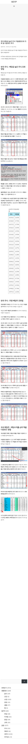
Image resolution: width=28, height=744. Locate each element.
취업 (5, 714)
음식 (5, 694)
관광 (5, 702)
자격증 (6, 717)
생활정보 (4, 691)
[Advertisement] (14, 23)
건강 (5, 696)
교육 (5, 722)
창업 (5, 719)
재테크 (6, 731)
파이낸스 (7, 737)
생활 (5, 705)
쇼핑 (5, 699)
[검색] (24, 681)
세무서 (6, 734)
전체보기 (4, 688)
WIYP (14, 1)
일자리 (3, 711)
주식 (5, 728)
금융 (2, 725)
